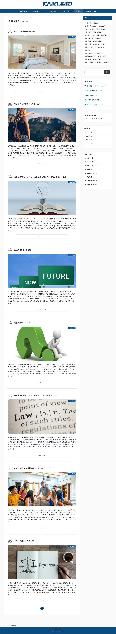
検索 (107, 72)
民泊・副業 (101, 47)
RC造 (86, 29)
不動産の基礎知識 (100, 29)
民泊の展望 (88, 41)
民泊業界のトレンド (90, 56)
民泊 (98, 35)
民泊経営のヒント (90, 62)
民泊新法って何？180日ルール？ (93, 105)
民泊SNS (87, 38)
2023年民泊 (102, 26)
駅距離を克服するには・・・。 (93, 95)
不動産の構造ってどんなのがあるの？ (95, 86)
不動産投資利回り (98, 32)
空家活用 (106, 62)
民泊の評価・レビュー (99, 44)
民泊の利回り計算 (96, 38)
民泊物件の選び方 (98, 59)
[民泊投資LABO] (58, 4)
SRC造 (91, 29)
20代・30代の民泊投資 (91, 26)
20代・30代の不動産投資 (91, 23)
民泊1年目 (103, 35)
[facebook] (56, 629)
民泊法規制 (88, 59)
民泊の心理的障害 (98, 41)
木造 (93, 35)
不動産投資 (88, 32)
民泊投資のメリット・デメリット (94, 53)
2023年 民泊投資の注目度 (91, 100)
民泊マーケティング (90, 47)
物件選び (99, 62)
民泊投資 (87, 50)
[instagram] (60, 629)
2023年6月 (89, 143)
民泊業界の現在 (102, 56)
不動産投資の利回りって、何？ (93, 90)
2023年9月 (89, 132)
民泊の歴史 (88, 44)
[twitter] (58, 629)
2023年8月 (89, 136)
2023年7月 (89, 140)
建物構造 (87, 35)
